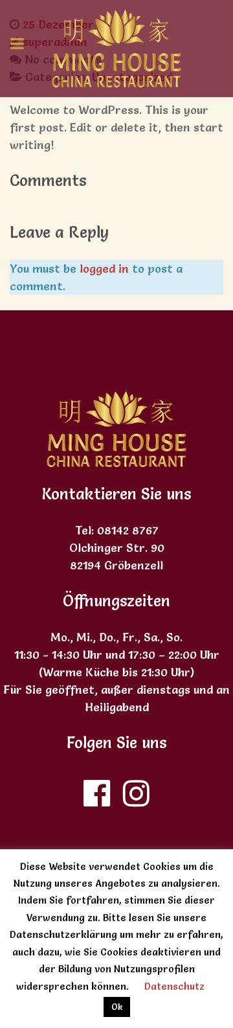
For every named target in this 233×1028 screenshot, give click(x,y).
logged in (104, 268)
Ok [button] (116, 1006)
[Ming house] (116, 48)
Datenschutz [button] (174, 986)
